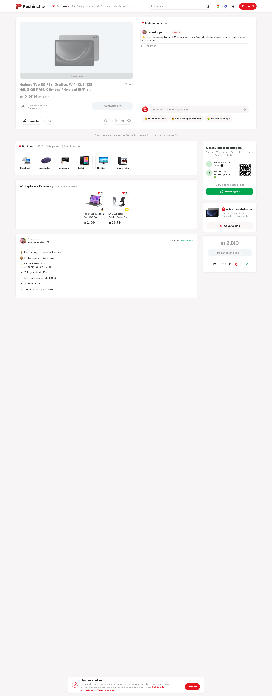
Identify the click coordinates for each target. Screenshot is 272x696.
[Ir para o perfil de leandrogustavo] (144, 32)
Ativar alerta (232, 225)
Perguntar (150, 45)
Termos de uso (105, 689)
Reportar (34, 121)
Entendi (192, 686)
